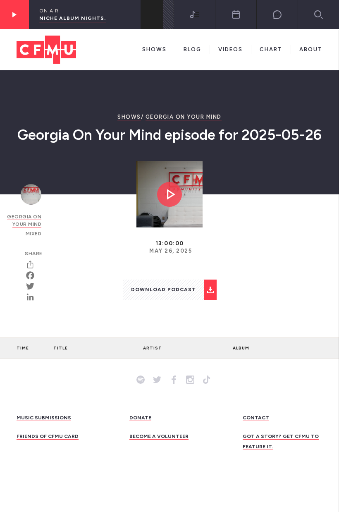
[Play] (14, 14)
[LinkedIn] (33, 297)
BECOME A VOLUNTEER (159, 436)
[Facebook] (33, 275)
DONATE (140, 418)
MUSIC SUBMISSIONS (44, 418)
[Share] (33, 264)
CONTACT (256, 418)
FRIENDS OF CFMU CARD (48, 436)
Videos (230, 49)
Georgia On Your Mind (184, 117)
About (310, 49)
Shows (154, 49)
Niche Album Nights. (72, 18)
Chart (271, 49)
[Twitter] (33, 286)
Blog (192, 49)
